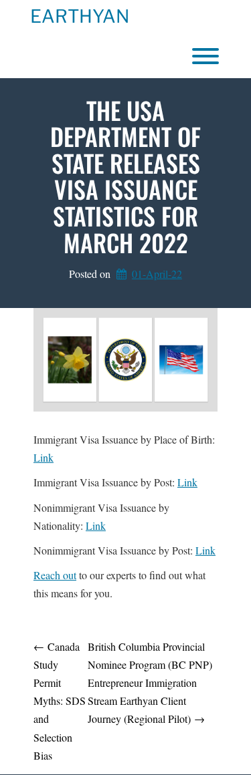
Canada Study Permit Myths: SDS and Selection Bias (59, 700)
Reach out (54, 575)
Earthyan (79, 17)
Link (43, 457)
